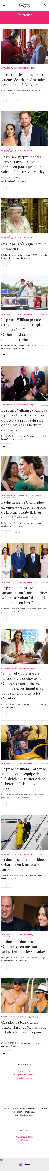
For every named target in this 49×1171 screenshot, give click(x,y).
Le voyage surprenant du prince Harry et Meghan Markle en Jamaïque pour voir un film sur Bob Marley (23, 164)
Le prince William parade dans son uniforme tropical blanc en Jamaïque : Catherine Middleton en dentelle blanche (22, 329)
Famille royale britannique (23, 68)
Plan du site (25, 1071)
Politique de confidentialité (24, 1074)
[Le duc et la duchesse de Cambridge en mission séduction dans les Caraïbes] (24, 913)
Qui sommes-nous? (24, 1136)
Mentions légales (24, 1077)
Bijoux (13, 495)
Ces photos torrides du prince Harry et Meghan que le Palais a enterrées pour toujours (23, 1029)
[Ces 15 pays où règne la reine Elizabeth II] (24, 215)
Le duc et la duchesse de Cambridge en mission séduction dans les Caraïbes (23, 946)
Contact (24, 1140)
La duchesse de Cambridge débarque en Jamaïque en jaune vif (22, 864)
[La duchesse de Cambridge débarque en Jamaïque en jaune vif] (24, 832)
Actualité (5, 68)
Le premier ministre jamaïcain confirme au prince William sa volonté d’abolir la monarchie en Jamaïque (24, 595)
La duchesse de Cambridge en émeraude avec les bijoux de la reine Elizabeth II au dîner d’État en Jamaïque (23, 509)
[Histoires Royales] (24, 5)
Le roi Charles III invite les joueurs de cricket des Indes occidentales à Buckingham (23, 79)
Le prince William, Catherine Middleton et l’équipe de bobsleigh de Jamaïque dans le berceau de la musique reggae (24, 778)
